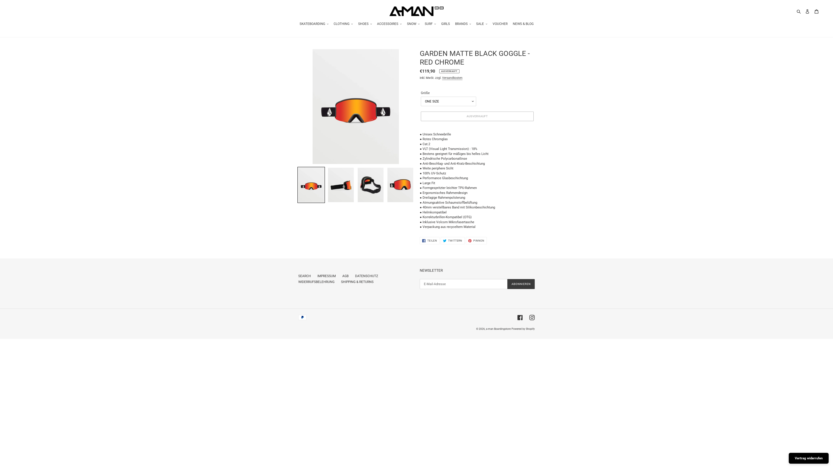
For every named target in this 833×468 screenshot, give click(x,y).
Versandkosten (452, 78)
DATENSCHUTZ (366, 276)
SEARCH (304, 276)
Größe (425, 93)
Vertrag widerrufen (809, 458)
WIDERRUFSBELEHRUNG (316, 282)
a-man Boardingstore (498, 328)
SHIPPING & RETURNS (357, 282)
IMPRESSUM (326, 276)
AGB (345, 276)
